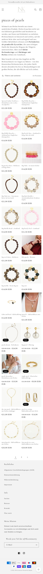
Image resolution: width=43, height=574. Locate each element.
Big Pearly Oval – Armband (30, 228)
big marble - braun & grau (10, 286)
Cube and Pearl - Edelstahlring (11, 314)
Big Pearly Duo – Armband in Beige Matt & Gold (31, 134)
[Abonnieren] (36, 544)
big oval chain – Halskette (10, 257)
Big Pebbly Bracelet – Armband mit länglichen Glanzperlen (29, 102)
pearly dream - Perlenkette (10, 345)
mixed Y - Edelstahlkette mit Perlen (31, 315)
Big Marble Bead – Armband (11, 228)
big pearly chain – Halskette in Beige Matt (11, 166)
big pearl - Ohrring (28, 345)
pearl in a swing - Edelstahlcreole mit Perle (30, 410)
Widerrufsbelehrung (11, 480)
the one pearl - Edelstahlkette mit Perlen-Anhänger (11, 410)
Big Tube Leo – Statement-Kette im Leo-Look (10, 197)
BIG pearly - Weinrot (28, 257)
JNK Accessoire (18, 570)
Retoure (7, 503)
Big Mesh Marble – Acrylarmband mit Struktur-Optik (31, 198)
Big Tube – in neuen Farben (30, 165)
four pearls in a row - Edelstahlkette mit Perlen (30, 443)
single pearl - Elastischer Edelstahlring (29, 377)
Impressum (8, 485)
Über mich (8, 513)
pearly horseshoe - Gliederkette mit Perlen (9, 377)
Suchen (6, 498)
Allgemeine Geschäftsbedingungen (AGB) (19, 470)
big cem (24, 286)
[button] (2, 9)
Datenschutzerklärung (12, 475)
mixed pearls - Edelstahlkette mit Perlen (11, 443)
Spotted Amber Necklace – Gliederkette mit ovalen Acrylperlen (10, 102)
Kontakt (7, 508)
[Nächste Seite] (27, 457)
